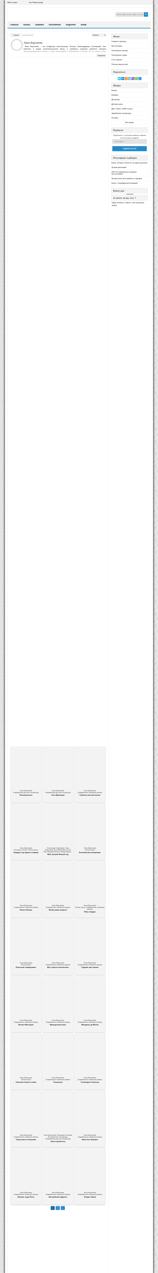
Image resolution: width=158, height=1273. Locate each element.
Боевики (114, 95)
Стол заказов (116, 60)
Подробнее (101, 55)
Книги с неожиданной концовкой (124, 183)
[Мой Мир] (139, 78)
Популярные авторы (119, 50)
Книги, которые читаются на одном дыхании (129, 163)
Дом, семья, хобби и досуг (122, 109)
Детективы (115, 99)
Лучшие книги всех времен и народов (126, 178)
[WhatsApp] (136, 78)
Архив (83, 25)
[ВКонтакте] (122, 78)
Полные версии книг (119, 64)
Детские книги (117, 104)
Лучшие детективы (118, 167)
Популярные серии (119, 55)
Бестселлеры (116, 46)
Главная (14, 25)
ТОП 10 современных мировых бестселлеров (124, 173)
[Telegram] (129, 78)
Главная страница (118, 41)
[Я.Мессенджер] (119, 78)
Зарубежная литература (121, 113)
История (114, 118)
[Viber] (133, 78)
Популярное (55, 25)
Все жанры (129, 122)
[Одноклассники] (126, 78)
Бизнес (114, 90)
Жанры (26, 25)
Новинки (39, 25)
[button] (19, 2)
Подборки (71, 25)
